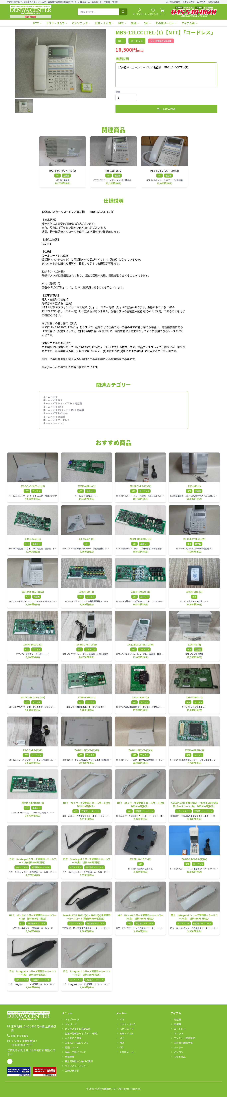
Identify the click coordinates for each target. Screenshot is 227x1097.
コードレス (58, 423)
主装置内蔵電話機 (183, 1042)
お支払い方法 (189, 2)
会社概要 (69, 1056)
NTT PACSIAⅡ (60, 413)
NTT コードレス (61, 420)
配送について (72, 1047)
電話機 (177, 1019)
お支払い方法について (76, 1042)
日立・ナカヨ (103, 23)
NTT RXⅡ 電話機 (75, 410)
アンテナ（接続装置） (185, 1038)
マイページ (71, 1024)
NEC (121, 23)
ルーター (178, 1047)
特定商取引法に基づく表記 (79, 1061)
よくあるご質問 (173, 2)
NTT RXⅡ (58, 406)
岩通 (133, 23)
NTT (36, 23)
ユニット (178, 1033)
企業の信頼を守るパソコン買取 (81, 1033)
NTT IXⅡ (57, 400)
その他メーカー (165, 23)
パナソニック (80, 23)
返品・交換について (75, 1052)
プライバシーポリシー (76, 1066)
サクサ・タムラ (55, 23)
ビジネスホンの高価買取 (78, 1028)
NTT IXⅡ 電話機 (73, 403)
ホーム (46, 396)
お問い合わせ (214, 2)
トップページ (72, 1019)
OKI (146, 23)
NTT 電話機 (59, 416)
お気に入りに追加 (163, 40)
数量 (117, 91)
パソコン (178, 1052)
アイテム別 (188, 23)
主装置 (177, 1024)
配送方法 (201, 2)
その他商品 (180, 1056)
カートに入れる (166, 109)
